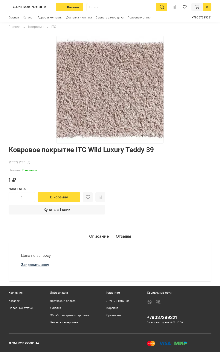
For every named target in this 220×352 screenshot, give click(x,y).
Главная (14, 17)
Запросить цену (35, 264)
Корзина (112, 308)
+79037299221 (201, 17)
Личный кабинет (117, 301)
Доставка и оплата (79, 17)
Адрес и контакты (50, 17)
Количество (17, 188)
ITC (53, 26)
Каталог (73, 7)
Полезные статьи (139, 17)
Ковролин (36, 26)
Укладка (55, 308)
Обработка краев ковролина (69, 315)
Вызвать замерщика (110, 17)
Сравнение (114, 315)
